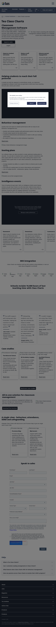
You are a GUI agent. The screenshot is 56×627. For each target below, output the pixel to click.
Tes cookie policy (32, 99)
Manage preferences (14, 103)
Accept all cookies (41, 103)
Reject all (31, 103)
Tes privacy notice (40, 99)
